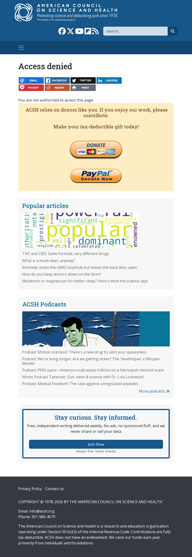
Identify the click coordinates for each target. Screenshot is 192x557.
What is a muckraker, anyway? (48, 260)
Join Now (96, 444)
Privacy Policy (30, 488)
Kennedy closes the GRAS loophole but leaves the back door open (79, 267)
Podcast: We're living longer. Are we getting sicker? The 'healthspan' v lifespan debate (91, 361)
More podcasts (152, 391)
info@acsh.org (42, 511)
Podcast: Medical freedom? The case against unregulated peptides (80, 383)
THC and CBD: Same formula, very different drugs (65, 253)
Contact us (54, 488)
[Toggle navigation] (21, 47)
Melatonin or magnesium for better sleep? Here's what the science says (85, 281)
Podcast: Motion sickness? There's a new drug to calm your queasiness (84, 352)
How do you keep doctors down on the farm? (61, 274)
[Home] (71, 12)
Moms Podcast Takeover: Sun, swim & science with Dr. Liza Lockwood (82, 376)
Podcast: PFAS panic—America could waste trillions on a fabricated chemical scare (93, 370)
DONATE (96, 145)
